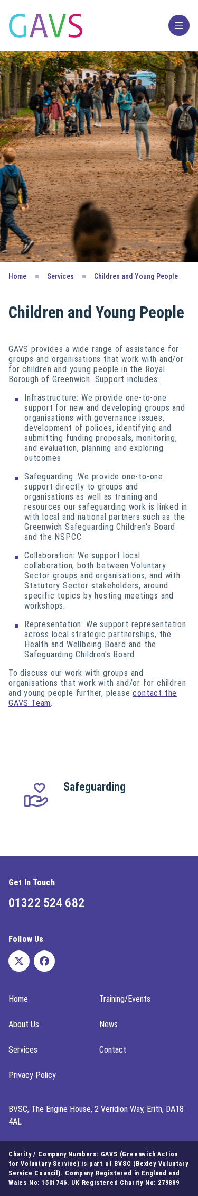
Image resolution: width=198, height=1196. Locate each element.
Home (17, 276)
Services (60, 276)
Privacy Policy (32, 1075)
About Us (23, 1024)
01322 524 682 (46, 902)
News (108, 1024)
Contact (112, 1050)
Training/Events (124, 999)
